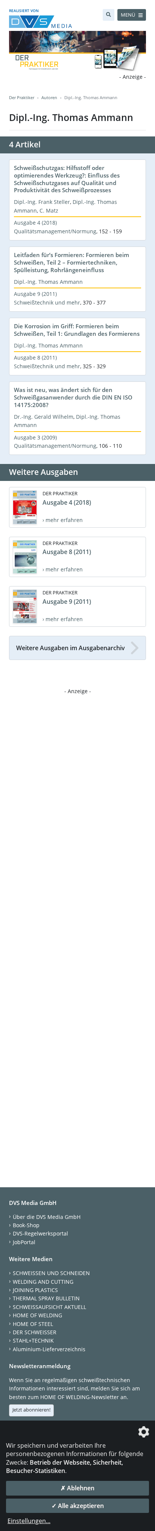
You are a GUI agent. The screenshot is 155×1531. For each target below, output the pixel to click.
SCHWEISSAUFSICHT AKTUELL (49, 1307)
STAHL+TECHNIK (33, 1340)
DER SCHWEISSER (34, 1332)
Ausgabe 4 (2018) (35, 222)
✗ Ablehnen (77, 1488)
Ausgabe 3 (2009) (35, 437)
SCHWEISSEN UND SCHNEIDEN (51, 1273)
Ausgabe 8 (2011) (35, 357)
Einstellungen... (29, 1521)
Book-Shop (26, 1225)
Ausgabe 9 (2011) (35, 293)
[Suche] (108, 15)
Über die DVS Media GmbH (47, 1216)
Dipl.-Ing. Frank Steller (42, 201)
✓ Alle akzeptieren (78, 1506)
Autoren (49, 97)
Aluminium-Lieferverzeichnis (49, 1349)
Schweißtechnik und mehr (47, 302)
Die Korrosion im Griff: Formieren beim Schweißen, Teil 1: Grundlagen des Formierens (77, 329)
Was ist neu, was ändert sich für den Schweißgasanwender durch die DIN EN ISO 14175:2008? (73, 397)
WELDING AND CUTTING (43, 1281)
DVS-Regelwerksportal (40, 1233)
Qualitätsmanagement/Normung (55, 231)
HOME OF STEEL (33, 1323)
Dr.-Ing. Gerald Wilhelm (43, 416)
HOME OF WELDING (37, 1315)
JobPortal (24, 1242)
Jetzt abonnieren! (31, 1409)
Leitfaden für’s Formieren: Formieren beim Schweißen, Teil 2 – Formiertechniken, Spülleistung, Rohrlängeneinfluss (71, 262)
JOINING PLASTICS (35, 1290)
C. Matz (49, 210)
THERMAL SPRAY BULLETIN (46, 1298)
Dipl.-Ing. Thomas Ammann (48, 281)
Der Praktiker (21, 97)
